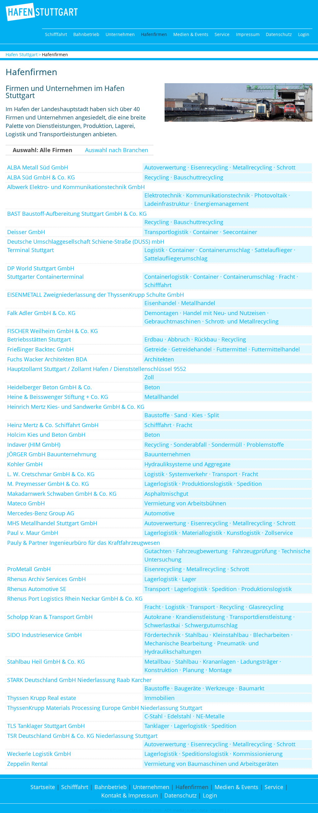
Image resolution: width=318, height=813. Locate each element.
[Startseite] (42, 19)
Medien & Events (190, 34)
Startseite (42, 787)
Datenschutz (279, 34)
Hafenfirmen (154, 34)
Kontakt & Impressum (129, 795)
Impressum (248, 34)
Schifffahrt (56, 34)
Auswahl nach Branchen (116, 150)
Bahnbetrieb (86, 34)
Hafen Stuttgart (22, 54)
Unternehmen (120, 34)
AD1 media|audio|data (185, 810)
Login (303, 34)
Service (222, 34)
